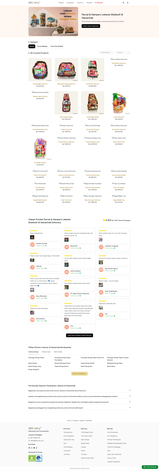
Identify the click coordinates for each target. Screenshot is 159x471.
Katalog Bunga (33, 352)
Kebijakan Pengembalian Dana (116, 443)
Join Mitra (67, 454)
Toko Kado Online (86, 436)
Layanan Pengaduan (113, 462)
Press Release (68, 447)
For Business (99, 2)
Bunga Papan (85, 443)
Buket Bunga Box (86, 366)
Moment (89, 2)
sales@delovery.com (37, 440)
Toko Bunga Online (87, 432)
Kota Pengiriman (69, 436)
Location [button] (80, 2)
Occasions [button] (70, 2)
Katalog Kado (46, 352)
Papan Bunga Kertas (62, 366)
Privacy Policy (111, 458)
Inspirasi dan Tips (69, 439)
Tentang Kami (68, 432)
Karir (65, 443)
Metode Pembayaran (114, 439)
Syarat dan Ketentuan (114, 454)
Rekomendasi (58, 352)
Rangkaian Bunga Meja (114, 363)
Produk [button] (61, 2)
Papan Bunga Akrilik (87, 363)
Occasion (84, 454)
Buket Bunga (32, 363)
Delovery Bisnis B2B (87, 458)
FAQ (108, 451)
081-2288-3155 (35, 438)
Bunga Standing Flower (63, 363)
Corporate (67, 451)
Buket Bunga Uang (34, 366)
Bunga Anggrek (33, 369)
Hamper (83, 447)
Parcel (83, 451)
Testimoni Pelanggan (114, 447)
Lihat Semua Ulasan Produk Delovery (79, 335)
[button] (106, 52)
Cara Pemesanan (112, 432)
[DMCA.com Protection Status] (31, 458)
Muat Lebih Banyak (79, 373)
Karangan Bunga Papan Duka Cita (92, 357)
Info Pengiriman (112, 436)
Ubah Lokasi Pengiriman (91, 26)
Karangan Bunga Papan (36, 357)
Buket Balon (111, 366)
